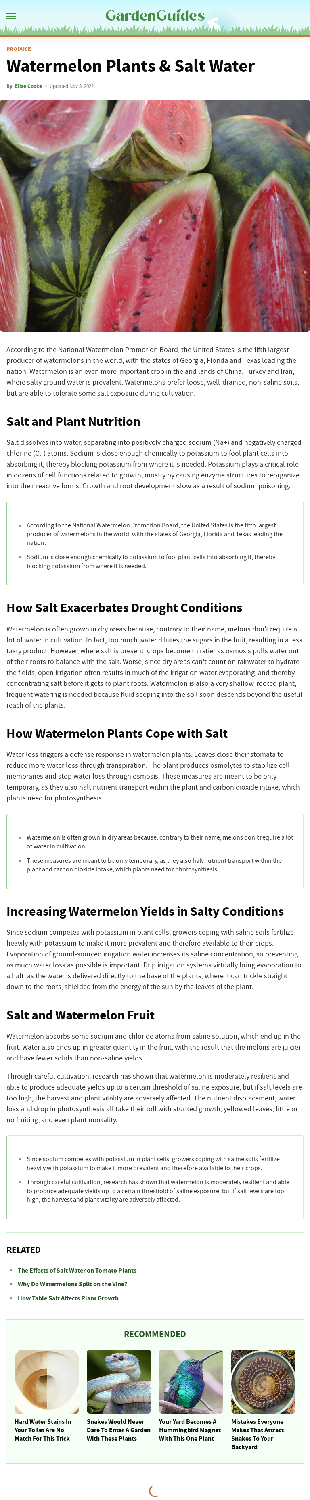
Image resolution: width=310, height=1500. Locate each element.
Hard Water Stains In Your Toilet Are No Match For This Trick (43, 1430)
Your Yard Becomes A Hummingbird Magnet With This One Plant (190, 1430)
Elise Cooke (28, 86)
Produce (18, 49)
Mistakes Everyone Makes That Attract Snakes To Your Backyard (257, 1434)
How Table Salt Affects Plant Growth (68, 1298)
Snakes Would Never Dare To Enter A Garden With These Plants (119, 1430)
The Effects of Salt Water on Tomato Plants (77, 1271)
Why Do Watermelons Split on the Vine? (72, 1284)
